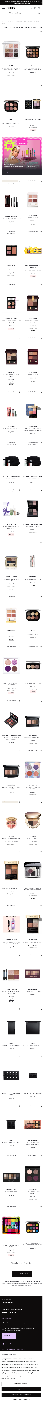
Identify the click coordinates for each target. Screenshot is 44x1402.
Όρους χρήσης (20, 1328)
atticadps (8, 1344)
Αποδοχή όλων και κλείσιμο (21, 1394)
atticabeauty (21, 1349)
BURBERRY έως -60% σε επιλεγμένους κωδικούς (18, 1)
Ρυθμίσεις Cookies (20, 1383)
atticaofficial (10, 1349)
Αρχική (4, 21)
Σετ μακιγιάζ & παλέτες (31, 21)
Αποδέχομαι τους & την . (19, 1329)
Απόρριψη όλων (21, 1389)
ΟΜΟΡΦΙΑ (11, 21)
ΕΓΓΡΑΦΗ (7, 1335)
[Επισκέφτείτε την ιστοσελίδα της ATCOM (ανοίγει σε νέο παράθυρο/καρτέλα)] (21, 1399)
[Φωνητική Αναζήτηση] (39, 13)
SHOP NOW (9, 164)
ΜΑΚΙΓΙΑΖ (19, 21)
